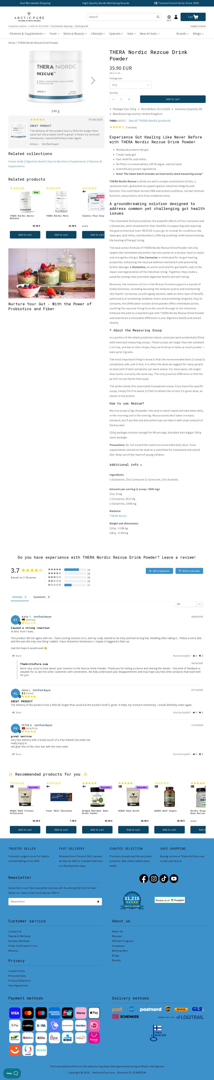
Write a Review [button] (191, 570)
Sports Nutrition (58, 161)
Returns (13, 950)
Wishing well (81, 26)
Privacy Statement (19, 980)
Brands (116, 960)
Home (11, 43)
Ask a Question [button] (161, 570)
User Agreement (18, 985)
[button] (169, 17)
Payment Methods (19, 936)
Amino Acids (16, 161)
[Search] (158, 17)
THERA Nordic (118, 516)
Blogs (115, 955)
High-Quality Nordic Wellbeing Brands (105, 3)
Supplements (78, 161)
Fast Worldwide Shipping (35, 3)
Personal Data (17, 976)
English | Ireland (198, 26)
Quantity (114, 92)
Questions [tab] (39, 596)
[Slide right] (93, 80)
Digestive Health (36, 161)
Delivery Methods (19, 941)
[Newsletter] (98, 901)
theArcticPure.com (103, 1072)
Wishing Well (120, 950)
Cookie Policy (16, 971)
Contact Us (15, 931)
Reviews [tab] (17, 596)
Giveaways (118, 946)
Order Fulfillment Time (22, 946)
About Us (117, 931)
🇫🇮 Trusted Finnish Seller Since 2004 (176, 3)
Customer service (17, 26)
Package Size (116, 78)
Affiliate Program (123, 941)
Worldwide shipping (62, 26)
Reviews (117, 936)
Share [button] (18, 655)
